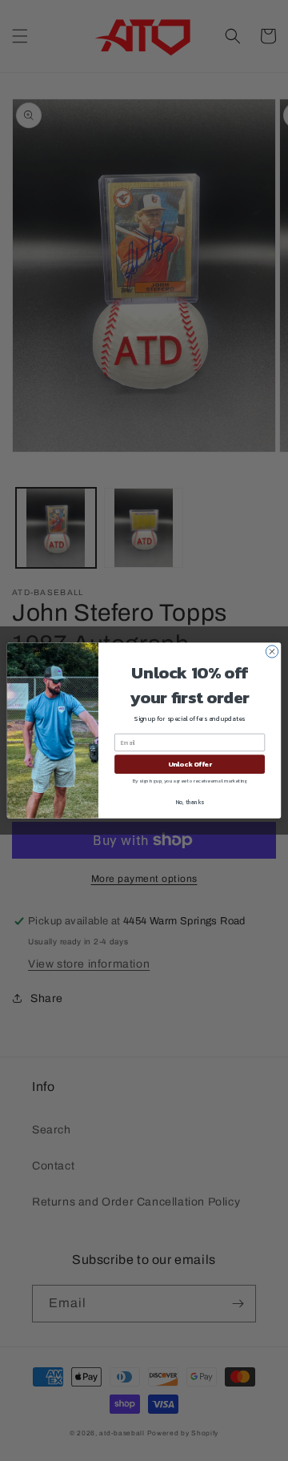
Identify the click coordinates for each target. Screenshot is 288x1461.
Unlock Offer (190, 764)
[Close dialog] (272, 652)
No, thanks (190, 802)
